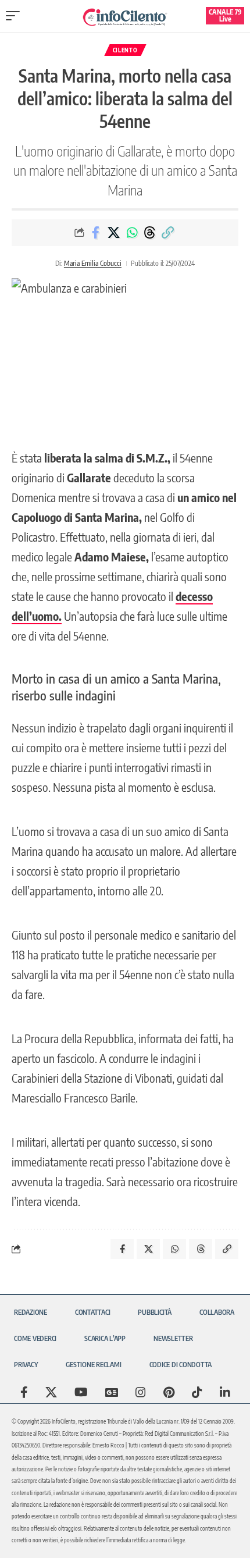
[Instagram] (141, 1392)
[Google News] (111, 1392)
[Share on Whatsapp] (132, 232)
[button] (16, 15)
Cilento (125, 50)
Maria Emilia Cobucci (93, 263)
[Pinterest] (168, 1392)
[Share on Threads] (150, 232)
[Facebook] (24, 1392)
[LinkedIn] (225, 1392)
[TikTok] (197, 1392)
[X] (51, 1392)
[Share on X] (114, 232)
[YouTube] (81, 1392)
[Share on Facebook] (96, 232)
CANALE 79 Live (225, 15)
